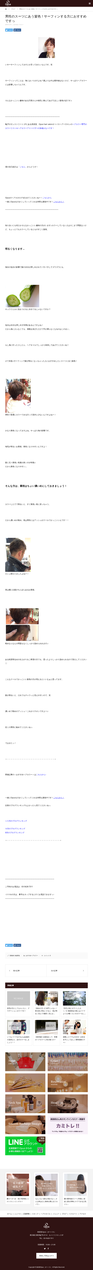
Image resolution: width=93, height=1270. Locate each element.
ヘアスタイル (45, 1214)
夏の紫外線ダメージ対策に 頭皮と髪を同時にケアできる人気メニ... (46, 1201)
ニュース (17, 1214)
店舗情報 (26, 1214)
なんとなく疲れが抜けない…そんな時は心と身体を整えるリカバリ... (18, 1201)
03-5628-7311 (27, 886)
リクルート (73, 1214)
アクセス (83, 1214)
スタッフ (35, 1214)
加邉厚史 (17, 955)
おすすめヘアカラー (18, 24)
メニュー (56, 1214)
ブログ (64, 1214)
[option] (18, 1189)
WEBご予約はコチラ (46, 1256)
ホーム (9, 1214)
